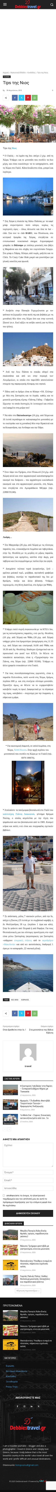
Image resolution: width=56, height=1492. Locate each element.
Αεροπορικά (8, 1094)
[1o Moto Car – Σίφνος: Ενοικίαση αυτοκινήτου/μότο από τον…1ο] (10, 1119)
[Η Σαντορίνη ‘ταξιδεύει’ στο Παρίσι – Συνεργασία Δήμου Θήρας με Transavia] (10, 1090)
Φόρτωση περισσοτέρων (27, 1290)
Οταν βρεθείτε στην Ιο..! (14, 1029)
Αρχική (6, 72)
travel (28, 1066)
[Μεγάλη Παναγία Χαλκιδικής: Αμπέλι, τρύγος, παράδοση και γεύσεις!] (10, 1235)
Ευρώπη (10, 1365)
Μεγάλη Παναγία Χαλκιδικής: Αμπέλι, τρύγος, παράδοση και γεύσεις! (34, 1234)
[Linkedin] (31, 1406)
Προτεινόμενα (9, 1123)
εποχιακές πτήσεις (23, 940)
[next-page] (9, 1129)
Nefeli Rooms (20, 750)
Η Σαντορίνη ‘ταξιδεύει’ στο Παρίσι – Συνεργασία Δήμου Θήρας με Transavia (36, 1089)
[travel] (28, 1052)
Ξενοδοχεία (12, 1381)
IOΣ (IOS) (14, 1000)
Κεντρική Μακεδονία (16, 1371)
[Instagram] (24, 1406)
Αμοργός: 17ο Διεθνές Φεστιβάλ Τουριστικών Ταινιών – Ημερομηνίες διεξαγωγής (35, 1103)
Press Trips (12, 1386)
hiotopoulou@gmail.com (26, 1465)
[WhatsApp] (34, 98)
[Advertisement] (28, 39)
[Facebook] (15, 98)
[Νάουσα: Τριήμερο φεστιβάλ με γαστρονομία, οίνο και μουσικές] (10, 1250)
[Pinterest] (28, 98)
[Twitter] (21, 98)
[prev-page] (4, 1129)
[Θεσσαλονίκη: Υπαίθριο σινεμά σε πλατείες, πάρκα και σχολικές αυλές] (10, 1265)
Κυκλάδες (31, 72)
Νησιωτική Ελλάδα (18, 72)
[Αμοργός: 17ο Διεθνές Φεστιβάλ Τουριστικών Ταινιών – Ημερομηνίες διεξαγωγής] (10, 1104)
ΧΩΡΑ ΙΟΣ (25, 1000)
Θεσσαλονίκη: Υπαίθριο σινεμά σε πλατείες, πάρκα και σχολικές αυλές (36, 1264)
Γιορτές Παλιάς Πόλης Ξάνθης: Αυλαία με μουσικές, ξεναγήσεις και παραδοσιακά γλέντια (35, 1279)
